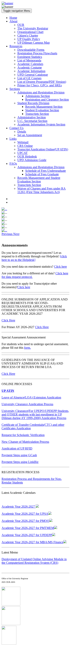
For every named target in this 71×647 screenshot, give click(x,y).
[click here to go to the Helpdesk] (34, 258)
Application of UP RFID (17, 448)
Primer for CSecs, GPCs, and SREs (39, 85)
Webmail (22, 142)
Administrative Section (31, 117)
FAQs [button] (13, 163)
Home (13, 17)
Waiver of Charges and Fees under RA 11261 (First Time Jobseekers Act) (41, 190)
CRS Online (25, 145)
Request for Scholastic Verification (23, 435)
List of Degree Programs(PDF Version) (41, 81)
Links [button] (13, 138)
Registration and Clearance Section (47, 99)
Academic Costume (29, 67)
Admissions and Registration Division (40, 92)
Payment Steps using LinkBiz (20, 462)
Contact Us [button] (16, 128)
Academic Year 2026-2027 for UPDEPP (27, 535)
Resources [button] (15, 46)
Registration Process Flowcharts (37, 53)
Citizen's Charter (27, 35)
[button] (7, 234)
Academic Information (31, 71)
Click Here (8, 320)
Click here (60, 266)
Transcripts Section (37, 113)
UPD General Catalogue (32, 74)
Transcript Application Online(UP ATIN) (42, 149)
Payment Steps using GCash (19, 455)
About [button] (13, 21)
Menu (16, 10)
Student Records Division (33, 103)
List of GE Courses (29, 78)
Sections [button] (14, 89)
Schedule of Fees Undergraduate (45, 170)
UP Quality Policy (28, 39)
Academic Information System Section (41, 124)
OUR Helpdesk (27, 156)
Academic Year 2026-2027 (19, 506)
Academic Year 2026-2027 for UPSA (25, 513)
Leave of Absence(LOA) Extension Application (31, 397)
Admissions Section (37, 96)
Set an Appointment (29, 135)
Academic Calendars (30, 64)
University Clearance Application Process (27, 404)
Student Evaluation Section (42, 110)
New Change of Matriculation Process (25, 441)
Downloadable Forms (30, 49)
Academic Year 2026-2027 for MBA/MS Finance (32, 542)
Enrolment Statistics (29, 57)
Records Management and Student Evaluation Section (38, 179)
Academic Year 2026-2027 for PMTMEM (28, 528)
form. (27, 347)
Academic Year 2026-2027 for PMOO (25, 520)
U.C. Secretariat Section (32, 121)
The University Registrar (32, 28)
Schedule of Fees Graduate (42, 174)
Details (21, 131)
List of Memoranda (29, 60)
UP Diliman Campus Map (33, 42)
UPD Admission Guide (31, 160)
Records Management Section (44, 106)
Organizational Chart (30, 32)
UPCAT (22, 153)
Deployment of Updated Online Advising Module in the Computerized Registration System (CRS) (34, 560)
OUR (20, 24)
